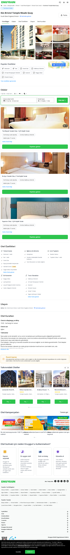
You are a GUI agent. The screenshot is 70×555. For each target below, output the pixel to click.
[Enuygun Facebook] (55, 481)
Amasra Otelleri (46, 492)
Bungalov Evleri (18, 505)
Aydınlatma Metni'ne (24, 545)
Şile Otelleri (24, 495)
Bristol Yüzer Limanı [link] (37, 5)
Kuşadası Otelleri (14, 495)
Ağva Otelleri (4, 492)
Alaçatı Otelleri (33, 495)
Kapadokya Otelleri (35, 492)
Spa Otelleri (53, 502)
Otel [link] (5, 5)
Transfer (3, 520)
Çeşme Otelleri (15, 490)
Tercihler (18, 552)
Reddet (43, 545)
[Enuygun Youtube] (68, 481)
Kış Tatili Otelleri (37, 505)
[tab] (5, 21)
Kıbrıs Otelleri (51, 490)
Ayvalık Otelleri (56, 492)
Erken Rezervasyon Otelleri (27, 502)
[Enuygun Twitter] (61, 481)
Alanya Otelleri (5, 490)
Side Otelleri (34, 490)
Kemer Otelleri (24, 490)
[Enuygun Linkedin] (65, 481)
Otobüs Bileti (5, 516)
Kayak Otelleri (27, 505)
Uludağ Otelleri (61, 490)
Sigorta (3, 525)
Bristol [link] (17, 5)
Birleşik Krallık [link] (11, 5)
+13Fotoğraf (62, 51)
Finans (3, 522)
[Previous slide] (3, 118)
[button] (35, 42)
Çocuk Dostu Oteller (6, 505)
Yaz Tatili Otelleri (48, 505)
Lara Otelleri (62, 495)
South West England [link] (25, 5)
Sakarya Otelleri (14, 492)
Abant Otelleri (24, 492)
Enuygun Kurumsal (6, 527)
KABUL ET (30, 552)
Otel (2, 514)
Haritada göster (60, 65)
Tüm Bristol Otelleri (8, 8)
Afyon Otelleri (53, 495)
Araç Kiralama (5, 518)
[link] (1, 5)
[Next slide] (66, 118)
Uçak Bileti (4, 511)
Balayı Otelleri (5, 502)
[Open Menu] (67, 2)
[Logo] (8, 2)
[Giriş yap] (63, 2)
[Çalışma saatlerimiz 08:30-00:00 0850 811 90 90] (59, 2)
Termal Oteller (14, 502)
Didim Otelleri (42, 490)
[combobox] (20, 101)
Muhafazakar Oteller (42, 502)
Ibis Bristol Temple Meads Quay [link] (51, 5)
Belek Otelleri (4, 495)
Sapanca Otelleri (43, 495)
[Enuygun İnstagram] (58, 481)
